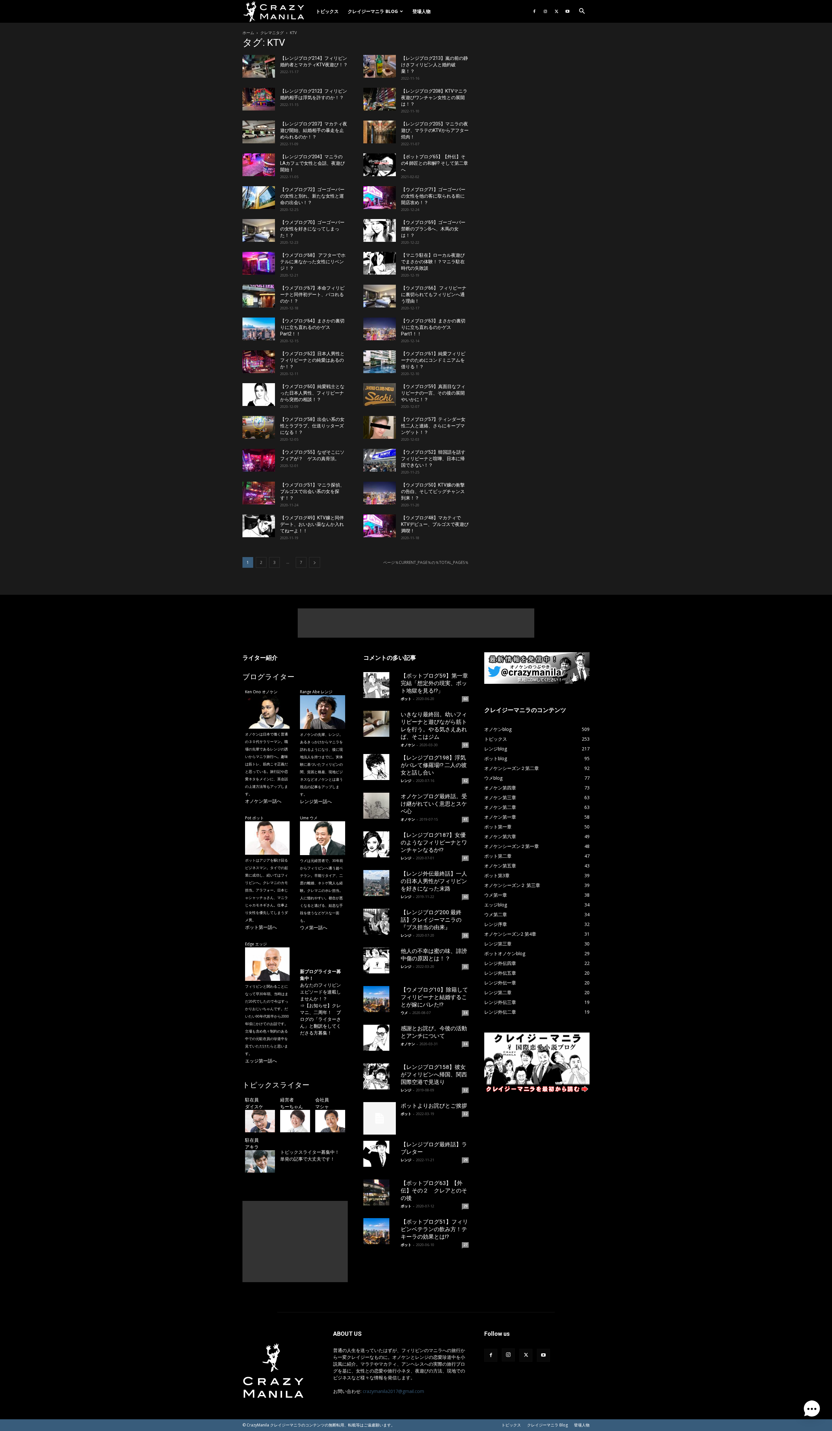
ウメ (404, 1012)
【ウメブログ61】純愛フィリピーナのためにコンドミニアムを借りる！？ (433, 360)
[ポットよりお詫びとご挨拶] (379, 1118)
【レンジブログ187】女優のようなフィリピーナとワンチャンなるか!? (434, 842)
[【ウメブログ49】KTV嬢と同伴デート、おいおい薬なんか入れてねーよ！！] (258, 525)
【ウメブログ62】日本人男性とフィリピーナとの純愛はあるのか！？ (312, 360)
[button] (582, 12)
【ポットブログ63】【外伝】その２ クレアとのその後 (434, 1190)
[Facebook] (534, 11)
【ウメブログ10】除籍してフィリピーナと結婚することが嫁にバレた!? (434, 997)
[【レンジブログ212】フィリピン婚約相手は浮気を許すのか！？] (258, 99)
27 (465, 1244)
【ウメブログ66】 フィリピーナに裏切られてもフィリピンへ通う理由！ (433, 294)
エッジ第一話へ (261, 1061)
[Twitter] (556, 11)
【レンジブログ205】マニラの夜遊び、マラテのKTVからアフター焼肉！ (435, 130)
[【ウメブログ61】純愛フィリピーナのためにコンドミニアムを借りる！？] (379, 361)
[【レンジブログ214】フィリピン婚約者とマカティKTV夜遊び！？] (258, 66)
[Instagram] (545, 11)
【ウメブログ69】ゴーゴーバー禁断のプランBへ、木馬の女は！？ (433, 229)
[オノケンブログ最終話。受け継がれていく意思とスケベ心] (379, 806)
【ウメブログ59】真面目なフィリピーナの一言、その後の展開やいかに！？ (433, 393)
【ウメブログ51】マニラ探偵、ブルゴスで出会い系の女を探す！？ (312, 491)
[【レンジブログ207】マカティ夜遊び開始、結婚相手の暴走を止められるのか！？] (258, 132)
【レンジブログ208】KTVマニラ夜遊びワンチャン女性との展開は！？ (434, 97)
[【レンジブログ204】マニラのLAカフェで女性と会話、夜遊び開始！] (258, 164)
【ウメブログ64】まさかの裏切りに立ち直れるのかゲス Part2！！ (312, 327)
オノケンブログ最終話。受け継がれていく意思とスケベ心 (434, 803)
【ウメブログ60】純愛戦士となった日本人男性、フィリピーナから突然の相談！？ (312, 393)
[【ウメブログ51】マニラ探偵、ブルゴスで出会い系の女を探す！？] (258, 493)
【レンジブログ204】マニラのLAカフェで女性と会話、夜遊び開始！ (312, 163)
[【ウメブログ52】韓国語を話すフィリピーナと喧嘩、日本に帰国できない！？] (379, 460)
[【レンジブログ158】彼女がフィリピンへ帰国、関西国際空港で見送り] (379, 1076)
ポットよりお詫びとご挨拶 (434, 1105)
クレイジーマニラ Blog (373, 11)
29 (465, 1160)
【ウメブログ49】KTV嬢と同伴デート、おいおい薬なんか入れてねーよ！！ (312, 524)
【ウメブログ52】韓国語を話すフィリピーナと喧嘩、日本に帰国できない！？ (433, 458)
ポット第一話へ (261, 927)
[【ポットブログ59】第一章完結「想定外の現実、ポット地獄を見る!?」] (379, 685)
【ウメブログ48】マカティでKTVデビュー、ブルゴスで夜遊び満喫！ (435, 524)
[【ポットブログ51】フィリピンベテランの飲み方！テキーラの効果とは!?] (379, 1231)
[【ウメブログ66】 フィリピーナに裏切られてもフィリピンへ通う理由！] (379, 296)
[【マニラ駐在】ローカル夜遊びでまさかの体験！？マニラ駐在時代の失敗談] (379, 263)
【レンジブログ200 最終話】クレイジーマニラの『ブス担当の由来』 (431, 919)
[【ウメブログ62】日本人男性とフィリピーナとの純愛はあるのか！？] (258, 361)
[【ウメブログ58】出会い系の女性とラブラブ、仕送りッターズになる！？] (258, 427)
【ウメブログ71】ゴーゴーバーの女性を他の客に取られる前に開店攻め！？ (433, 196)
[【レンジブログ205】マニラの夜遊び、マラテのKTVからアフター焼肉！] (379, 132)
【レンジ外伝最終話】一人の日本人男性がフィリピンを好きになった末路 (434, 881)
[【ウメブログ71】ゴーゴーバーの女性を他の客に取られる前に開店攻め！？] (379, 197)
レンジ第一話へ (316, 801)
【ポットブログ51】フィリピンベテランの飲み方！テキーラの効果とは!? (434, 1229)
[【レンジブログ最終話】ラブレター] (379, 1154)
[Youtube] (567, 11)
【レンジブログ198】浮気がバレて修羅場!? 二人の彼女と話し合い (434, 765)
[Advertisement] (416, 623)
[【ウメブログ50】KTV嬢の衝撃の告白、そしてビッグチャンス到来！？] (379, 493)
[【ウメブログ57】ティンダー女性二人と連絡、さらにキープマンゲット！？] (379, 427)
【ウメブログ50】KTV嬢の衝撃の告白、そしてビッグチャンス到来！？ (433, 491)
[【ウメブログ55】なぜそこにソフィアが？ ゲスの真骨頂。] (258, 460)
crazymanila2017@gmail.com (393, 1391)
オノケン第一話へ (263, 801)
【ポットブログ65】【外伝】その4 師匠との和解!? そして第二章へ (434, 163)
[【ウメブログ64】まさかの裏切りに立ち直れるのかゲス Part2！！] (258, 329)
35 (465, 966)
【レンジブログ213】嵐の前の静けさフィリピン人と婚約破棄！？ (434, 65)
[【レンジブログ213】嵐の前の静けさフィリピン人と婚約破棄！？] (379, 66)
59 (465, 745)
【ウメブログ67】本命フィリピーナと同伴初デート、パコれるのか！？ (312, 294)
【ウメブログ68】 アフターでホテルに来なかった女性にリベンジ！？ (312, 262)
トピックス (327, 11)
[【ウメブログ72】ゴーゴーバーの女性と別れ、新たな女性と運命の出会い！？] (258, 197)
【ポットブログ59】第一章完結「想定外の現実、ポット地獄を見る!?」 (434, 683)
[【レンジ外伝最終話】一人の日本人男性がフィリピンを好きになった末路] (379, 883)
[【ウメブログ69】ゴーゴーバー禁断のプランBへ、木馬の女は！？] (379, 230)
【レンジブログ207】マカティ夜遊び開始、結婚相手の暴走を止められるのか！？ (313, 130)
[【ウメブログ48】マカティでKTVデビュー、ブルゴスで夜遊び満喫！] (379, 525)
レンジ (406, 780)
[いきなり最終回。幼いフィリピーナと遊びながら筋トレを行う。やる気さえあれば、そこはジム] (379, 724)
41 (465, 819)
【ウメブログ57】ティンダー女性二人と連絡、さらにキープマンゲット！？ (433, 426)
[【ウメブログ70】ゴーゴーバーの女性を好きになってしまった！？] (258, 230)
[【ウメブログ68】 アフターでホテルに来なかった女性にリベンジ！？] (258, 263)
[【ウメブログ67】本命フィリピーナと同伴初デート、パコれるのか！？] (258, 296)
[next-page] (314, 562)
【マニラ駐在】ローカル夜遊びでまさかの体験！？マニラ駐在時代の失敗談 (433, 262)
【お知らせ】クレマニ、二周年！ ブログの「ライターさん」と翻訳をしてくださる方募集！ (320, 1019)
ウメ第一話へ (313, 927)
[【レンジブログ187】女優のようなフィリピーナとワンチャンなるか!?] (379, 844)
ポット (406, 698)
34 (465, 1012)
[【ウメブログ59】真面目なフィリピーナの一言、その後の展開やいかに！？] (379, 394)
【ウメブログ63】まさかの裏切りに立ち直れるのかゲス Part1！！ (433, 327)
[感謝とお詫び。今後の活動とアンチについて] (379, 1038)
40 (465, 896)
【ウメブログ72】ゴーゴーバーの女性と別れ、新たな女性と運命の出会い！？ (312, 196)
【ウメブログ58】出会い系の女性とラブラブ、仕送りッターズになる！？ (312, 426)
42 (465, 780)
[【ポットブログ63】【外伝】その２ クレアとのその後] (379, 1192)
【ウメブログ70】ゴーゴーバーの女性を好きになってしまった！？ (312, 229)
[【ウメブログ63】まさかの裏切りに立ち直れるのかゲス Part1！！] (379, 329)
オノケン (408, 744)
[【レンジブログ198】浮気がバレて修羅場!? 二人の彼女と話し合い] (379, 767)
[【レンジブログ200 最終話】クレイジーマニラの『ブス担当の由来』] (379, 922)
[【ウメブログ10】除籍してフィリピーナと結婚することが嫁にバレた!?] (379, 999)
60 (465, 698)
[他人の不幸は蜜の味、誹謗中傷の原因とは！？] (379, 960)
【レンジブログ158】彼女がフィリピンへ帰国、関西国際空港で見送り (434, 1074)
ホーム (248, 32)
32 (465, 1090)
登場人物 (421, 11)
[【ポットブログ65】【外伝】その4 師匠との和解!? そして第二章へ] (379, 164)
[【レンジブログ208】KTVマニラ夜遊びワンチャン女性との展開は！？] (379, 99)
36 (465, 935)
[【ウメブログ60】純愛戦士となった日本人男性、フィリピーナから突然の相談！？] (258, 394)
